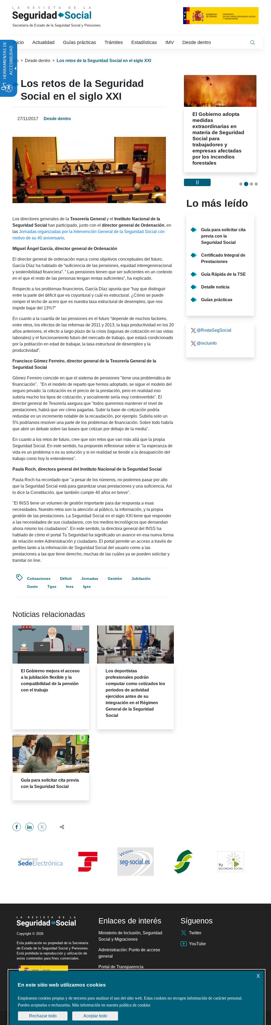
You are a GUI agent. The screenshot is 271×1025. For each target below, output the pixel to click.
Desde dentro (37, 60)
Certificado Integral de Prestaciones (223, 258)
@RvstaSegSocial (214, 330)
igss (87, 586)
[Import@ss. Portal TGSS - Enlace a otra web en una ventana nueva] (88, 862)
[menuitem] (18, 42)
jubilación (141, 578)
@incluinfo (207, 343)
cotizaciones (39, 578)
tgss (51, 586)
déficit (66, 578)
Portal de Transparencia (120, 967)
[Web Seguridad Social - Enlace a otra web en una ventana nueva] (135, 861)
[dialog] (137, 998)
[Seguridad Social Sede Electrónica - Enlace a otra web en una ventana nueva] (40, 861)
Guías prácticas (216, 299)
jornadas (89, 578)
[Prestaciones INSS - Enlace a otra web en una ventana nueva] (183, 862)
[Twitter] (42, 827)
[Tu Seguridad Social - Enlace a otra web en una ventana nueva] (231, 861)
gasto (32, 586)
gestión (115, 578)
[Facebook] (16, 827)
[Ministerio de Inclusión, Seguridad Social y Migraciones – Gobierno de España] (221, 15)
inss (70, 586)
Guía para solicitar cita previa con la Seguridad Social (223, 236)
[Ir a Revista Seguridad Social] (61, 13)
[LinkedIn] (29, 827)
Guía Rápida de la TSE (223, 274)
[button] (59, 827)
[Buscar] (252, 42)
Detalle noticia (215, 287)
